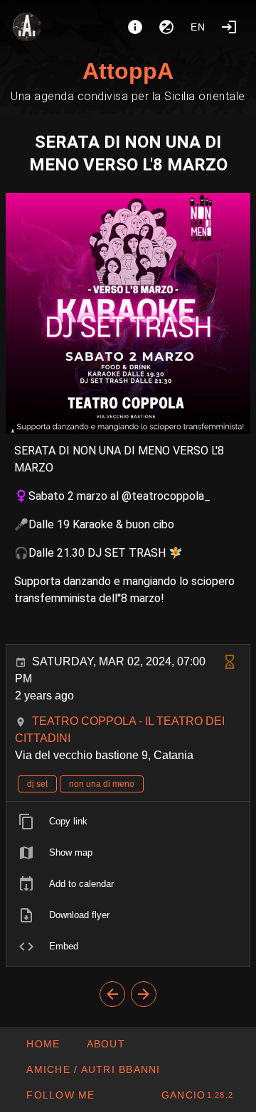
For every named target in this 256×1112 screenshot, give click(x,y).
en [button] (198, 27)
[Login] (229, 27)
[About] (135, 27)
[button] (93, 1069)
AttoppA (128, 71)
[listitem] (128, 821)
